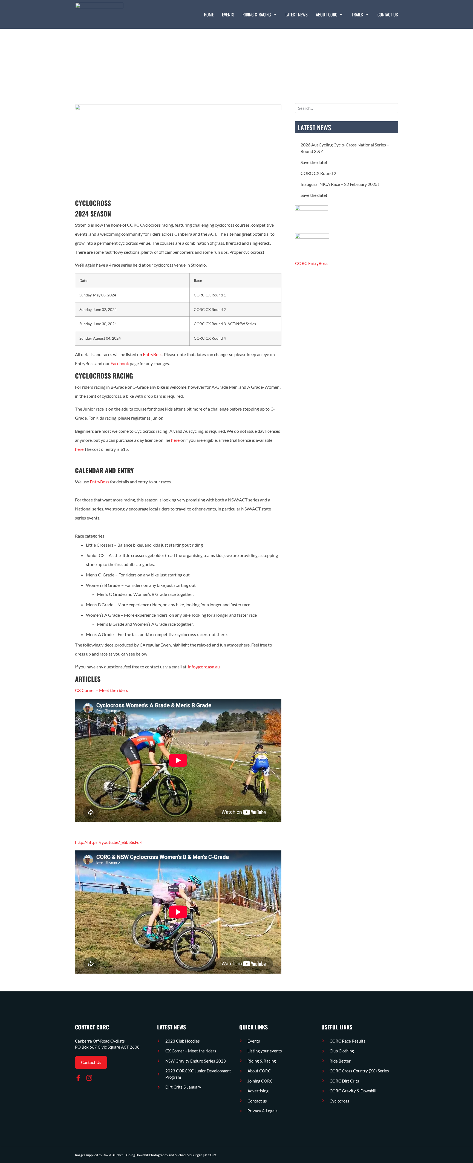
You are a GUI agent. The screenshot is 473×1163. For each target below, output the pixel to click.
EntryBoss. (153, 354)
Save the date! (314, 162)
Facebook (120, 363)
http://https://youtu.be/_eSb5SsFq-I (109, 842)
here (175, 440)
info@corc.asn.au (204, 666)
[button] (260, 14)
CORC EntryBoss (311, 263)
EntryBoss (99, 481)
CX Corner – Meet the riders (101, 690)
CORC (212, 1155)
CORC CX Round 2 (318, 173)
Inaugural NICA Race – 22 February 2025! (340, 184)
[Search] (393, 108)
